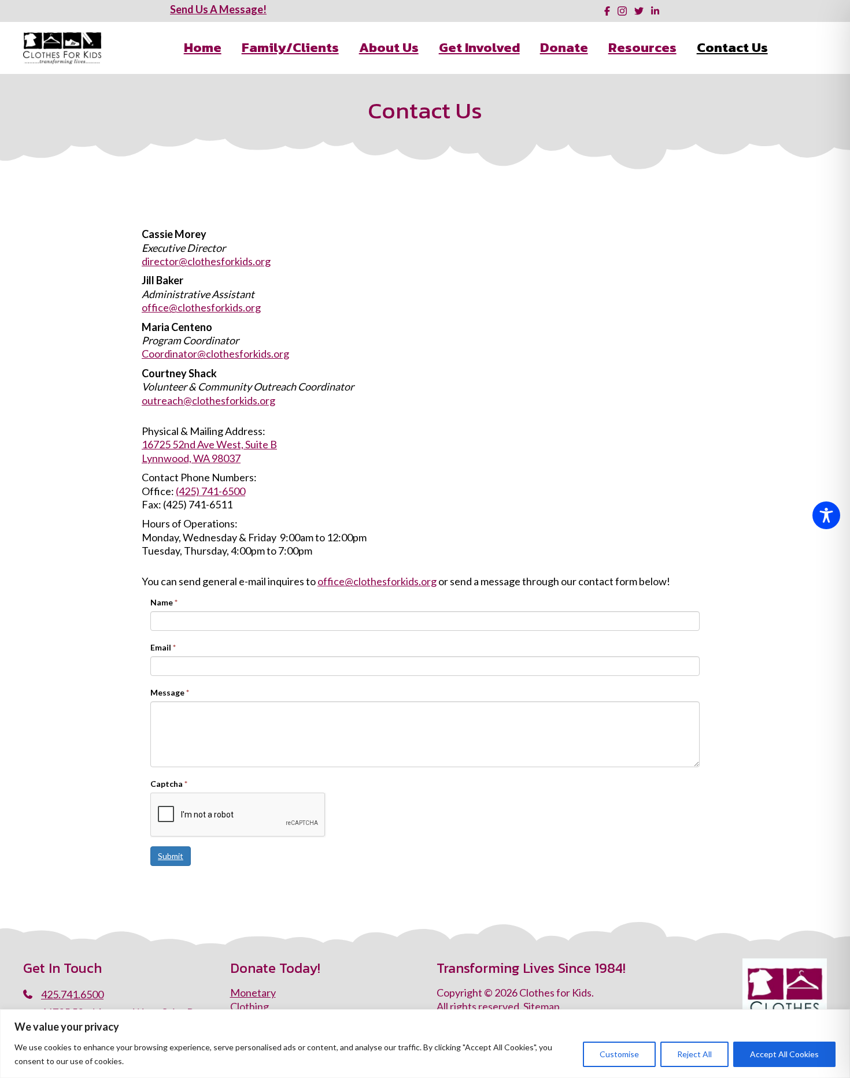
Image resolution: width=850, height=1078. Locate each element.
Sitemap (541, 1006)
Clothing (249, 1006)
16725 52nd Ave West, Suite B (209, 444)
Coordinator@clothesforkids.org (215, 353)
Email (163, 647)
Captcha (168, 784)
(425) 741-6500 (210, 491)
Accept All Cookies (784, 1054)
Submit (170, 856)
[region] (425, 1043)
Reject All (694, 1054)
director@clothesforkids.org (206, 261)
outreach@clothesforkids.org (208, 400)
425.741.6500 (72, 994)
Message (169, 692)
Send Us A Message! (218, 9)
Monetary (253, 992)
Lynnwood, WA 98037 (191, 458)
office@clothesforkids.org (201, 307)
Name (164, 602)
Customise (619, 1054)
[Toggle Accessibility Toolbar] (826, 515)
